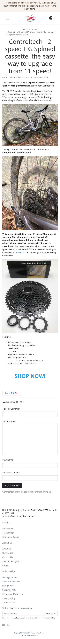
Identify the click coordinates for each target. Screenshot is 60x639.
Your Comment (9, 421)
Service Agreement (11, 581)
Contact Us (7, 557)
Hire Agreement (9, 577)
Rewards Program (10, 561)
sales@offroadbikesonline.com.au (18, 516)
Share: (8, 393)
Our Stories (7, 552)
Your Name (7, 459)
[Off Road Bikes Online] (29, 17)
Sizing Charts (8, 585)
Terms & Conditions (32, 618)
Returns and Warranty (12, 594)
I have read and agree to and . (29, 618)
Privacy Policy (8, 598)
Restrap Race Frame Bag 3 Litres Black (24, 627)
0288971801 (8, 513)
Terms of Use (8, 602)
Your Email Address (11, 472)
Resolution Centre (10, 537)
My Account (8, 528)
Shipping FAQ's (9, 589)
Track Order (8, 532)
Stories (5, 565)
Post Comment (12, 485)
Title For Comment (11, 408)
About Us (6, 548)
